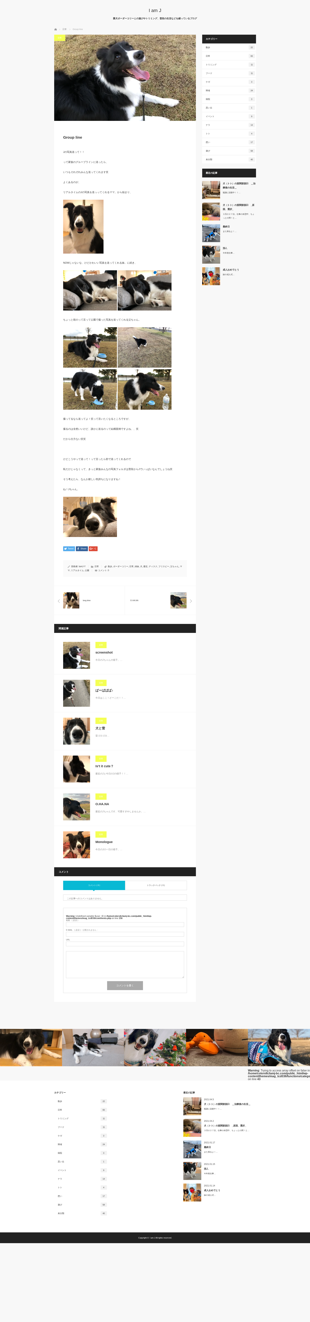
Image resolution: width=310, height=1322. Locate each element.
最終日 (226, 226)
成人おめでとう (231, 269)
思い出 (229, 107)
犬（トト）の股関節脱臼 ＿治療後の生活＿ (239, 185)
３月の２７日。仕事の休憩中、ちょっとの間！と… (238, 216)
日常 (60, 38)
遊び (229, 151)
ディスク (153, 566)
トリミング (229, 64)
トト (229, 133)
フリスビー (163, 566)
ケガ (229, 82)
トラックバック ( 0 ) (156, 885)
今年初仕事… (229, 253)
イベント (229, 116)
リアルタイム (77, 570)
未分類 (229, 159)
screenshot (104, 652)
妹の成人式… (229, 274)
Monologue (104, 842)
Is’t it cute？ (104, 766)
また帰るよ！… (230, 231)
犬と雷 (100, 728)
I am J (155, 10)
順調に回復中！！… (232, 192)
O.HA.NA (102, 804)
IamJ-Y (82, 566)
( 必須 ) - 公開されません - (82, 930)
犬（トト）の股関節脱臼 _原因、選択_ (238, 207)
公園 (87, 570)
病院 (229, 99)
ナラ (229, 125)
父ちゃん (174, 566)
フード (229, 73)
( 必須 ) (72, 920)
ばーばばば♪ (104, 690)
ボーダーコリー (120, 566)
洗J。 (226, 248)
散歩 (110, 566)
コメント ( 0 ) (94, 885)
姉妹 (137, 566)
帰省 (229, 90)
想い (229, 142)
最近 (145, 566)
